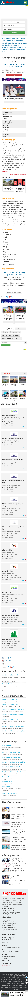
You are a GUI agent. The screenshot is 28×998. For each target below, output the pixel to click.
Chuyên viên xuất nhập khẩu (10, 675)
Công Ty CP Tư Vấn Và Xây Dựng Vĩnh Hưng (12, 754)
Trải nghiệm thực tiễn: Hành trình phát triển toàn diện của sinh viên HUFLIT (14, 44)
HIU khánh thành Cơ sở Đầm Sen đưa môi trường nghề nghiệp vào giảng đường (13, 39)
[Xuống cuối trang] (26, 983)
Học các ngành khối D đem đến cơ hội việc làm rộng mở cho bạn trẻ (17, 882)
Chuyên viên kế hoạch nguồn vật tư (12, 772)
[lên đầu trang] (26, 980)
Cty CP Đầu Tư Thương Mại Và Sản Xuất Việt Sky (13, 728)
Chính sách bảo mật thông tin (11, 912)
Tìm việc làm (6, 920)
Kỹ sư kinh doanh (8, 571)
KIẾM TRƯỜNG (8, 939)
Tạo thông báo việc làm (9, 927)
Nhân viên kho (7, 550)
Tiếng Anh (5, 332)
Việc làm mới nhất (9, 404)
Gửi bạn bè (8, 661)
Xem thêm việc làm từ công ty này (14, 292)
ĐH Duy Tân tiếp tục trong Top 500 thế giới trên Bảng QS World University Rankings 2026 (14, 49)
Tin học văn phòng (14, 332)
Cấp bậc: (6, 125)
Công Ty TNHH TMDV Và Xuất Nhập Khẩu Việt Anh (13, 702)
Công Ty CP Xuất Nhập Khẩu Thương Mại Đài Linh (13, 706)
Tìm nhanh (14, 32)
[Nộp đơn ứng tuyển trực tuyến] (25, 427)
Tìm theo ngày (6, 345)
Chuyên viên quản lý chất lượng (12, 438)
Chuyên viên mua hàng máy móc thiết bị (13, 762)
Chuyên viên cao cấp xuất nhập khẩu (12, 714)
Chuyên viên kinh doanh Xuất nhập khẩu (13, 731)
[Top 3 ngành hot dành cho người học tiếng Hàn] (5, 876)
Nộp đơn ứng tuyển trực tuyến (14, 75)
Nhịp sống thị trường (11, 802)
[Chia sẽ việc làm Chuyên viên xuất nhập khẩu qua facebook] (7, 297)
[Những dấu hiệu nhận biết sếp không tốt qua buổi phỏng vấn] (5, 860)
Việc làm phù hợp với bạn (10, 929)
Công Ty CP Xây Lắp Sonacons (9, 795)
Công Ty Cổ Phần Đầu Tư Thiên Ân (9, 774)
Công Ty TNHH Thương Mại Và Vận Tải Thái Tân (12, 711)
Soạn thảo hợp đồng (7, 338)
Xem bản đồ (5, 960)
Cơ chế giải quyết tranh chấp (11, 914)
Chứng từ (4, 335)
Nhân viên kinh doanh (9, 639)
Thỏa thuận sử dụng (8, 908)
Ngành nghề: (7, 121)
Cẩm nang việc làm (10, 855)
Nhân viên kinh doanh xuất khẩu (13, 460)
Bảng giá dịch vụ (7, 931)
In (5, 664)
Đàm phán (18, 338)
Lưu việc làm (8, 658)
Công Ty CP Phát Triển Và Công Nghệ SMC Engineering (11, 748)
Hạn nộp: (6, 134)
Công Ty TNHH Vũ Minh (7, 779)
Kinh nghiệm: (8, 116)
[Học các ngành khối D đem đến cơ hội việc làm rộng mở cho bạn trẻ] (5, 881)
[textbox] (14, 22)
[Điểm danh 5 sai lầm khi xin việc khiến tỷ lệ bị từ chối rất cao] (5, 869)
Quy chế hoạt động (8, 910)
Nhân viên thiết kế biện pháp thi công (12, 767)
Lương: (6, 130)
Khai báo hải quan (14, 335)
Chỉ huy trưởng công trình (10, 615)
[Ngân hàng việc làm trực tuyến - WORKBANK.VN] (7, 2)
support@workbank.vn (8, 956)
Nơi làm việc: (8, 112)
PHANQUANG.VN (9, 937)
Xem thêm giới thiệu (8, 289)
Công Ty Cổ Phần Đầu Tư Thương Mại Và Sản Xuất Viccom (13, 678)
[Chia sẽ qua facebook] (26, 977)
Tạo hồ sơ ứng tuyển (8, 922)
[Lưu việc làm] (23, 427)
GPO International (6, 716)
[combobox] (14, 25)
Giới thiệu (5, 906)
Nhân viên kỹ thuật (8, 415)
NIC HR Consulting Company (8, 733)
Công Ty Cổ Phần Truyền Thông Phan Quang (13, 980)
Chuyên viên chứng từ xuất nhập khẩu (13, 709)
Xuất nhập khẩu (20, 329)
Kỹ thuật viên (6, 592)
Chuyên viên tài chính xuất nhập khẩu (13, 726)
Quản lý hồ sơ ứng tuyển (10, 924)
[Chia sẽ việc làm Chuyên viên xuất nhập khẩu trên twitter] (12, 297)
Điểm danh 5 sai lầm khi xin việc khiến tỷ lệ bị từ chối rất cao (16, 871)
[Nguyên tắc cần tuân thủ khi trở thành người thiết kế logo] (5, 864)
